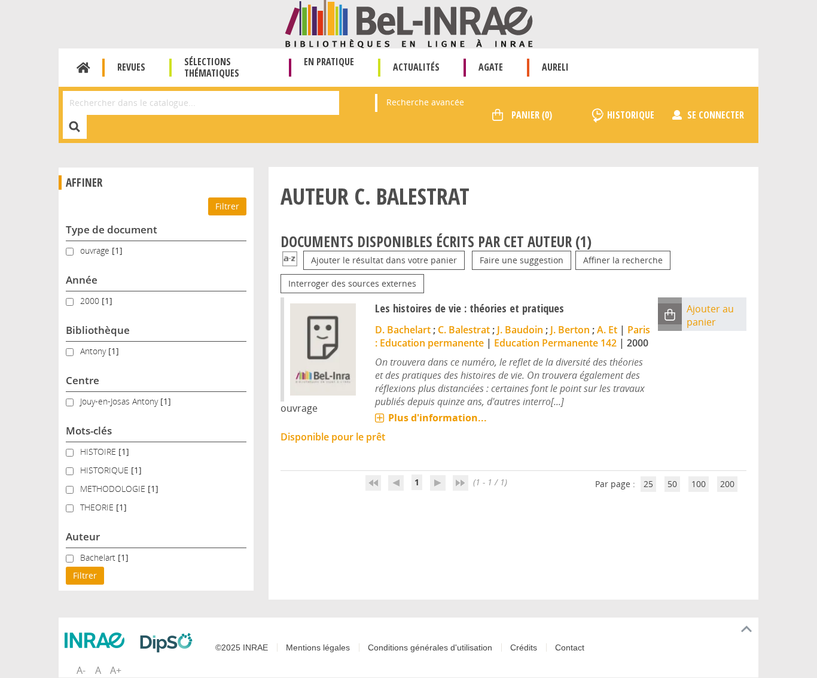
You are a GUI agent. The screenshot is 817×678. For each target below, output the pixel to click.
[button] (670, 313)
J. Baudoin (520, 329)
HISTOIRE (99, 451)
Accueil (83, 68)
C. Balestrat (464, 329)
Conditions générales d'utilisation (430, 647)
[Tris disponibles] (290, 260)
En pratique (329, 61)
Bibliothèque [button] (98, 330)
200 (727, 484)
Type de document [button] (111, 229)
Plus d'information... (437, 417)
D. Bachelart (403, 329)
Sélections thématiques (211, 67)
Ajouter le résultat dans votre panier (384, 260)
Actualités (416, 67)
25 (648, 484)
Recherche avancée (425, 102)
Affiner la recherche (623, 260)
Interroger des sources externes (352, 283)
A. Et (607, 329)
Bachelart (99, 557)
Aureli (555, 67)
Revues (131, 67)
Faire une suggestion (521, 260)
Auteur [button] (83, 536)
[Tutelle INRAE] (97, 640)
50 (672, 484)
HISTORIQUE (105, 470)
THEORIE (98, 507)
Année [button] (81, 280)
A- (81, 670)
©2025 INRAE (241, 647)
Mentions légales (318, 647)
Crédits (523, 647)
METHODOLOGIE (114, 488)
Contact (569, 647)
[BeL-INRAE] (409, 23)
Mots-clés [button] (89, 430)
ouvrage (96, 250)
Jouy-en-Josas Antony (120, 401)
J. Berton (570, 329)
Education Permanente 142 (555, 342)
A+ (115, 670)
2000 (91, 300)
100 (698, 484)
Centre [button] (82, 380)
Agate (490, 67)
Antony (94, 351)
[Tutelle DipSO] (169, 643)
